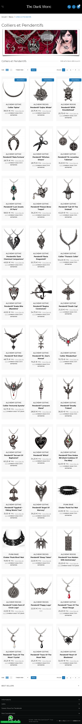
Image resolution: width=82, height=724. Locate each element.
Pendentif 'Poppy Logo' (41, 605)
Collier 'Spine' (14, 107)
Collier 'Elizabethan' (68, 356)
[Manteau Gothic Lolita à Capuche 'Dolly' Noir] (41, 697)
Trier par (19, 70)
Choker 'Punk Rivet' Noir (13, 557)
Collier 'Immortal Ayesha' (13, 406)
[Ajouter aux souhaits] (22, 77)
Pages (59, 70)
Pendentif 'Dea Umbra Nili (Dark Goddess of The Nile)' (68, 457)
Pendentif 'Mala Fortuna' (13, 157)
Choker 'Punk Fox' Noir (68, 508)
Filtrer (33, 70)
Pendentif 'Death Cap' (68, 306)
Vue (3, 70)
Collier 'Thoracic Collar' (68, 256)
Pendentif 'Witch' (40, 455)
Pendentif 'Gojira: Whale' (41, 107)
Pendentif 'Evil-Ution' (14, 356)
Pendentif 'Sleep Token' (41, 557)
